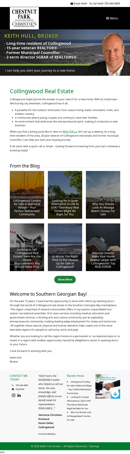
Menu (113, 18)
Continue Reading (46, 433)
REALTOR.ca (70, 131)
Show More (65, 279)
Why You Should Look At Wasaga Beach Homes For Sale (79, 416)
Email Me (20, 389)
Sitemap (94, 446)
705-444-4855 (106, 3)
